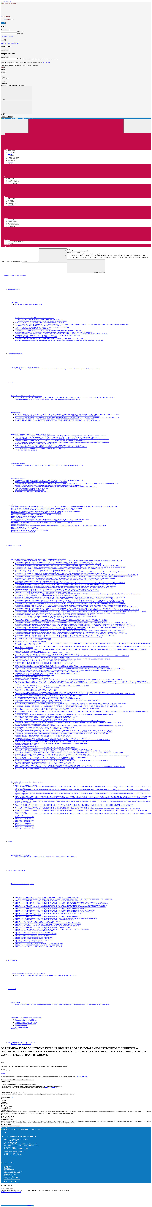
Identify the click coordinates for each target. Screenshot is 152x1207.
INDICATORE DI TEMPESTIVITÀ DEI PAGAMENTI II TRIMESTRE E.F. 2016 (39, 943)
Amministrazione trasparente (12, 1179)
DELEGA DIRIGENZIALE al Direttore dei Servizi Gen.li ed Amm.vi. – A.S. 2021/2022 (36, 513)
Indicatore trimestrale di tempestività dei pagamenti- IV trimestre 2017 (34, 935)
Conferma (9, 116)
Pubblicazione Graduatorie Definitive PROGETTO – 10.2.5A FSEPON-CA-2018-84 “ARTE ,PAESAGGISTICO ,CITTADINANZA (53, 738)
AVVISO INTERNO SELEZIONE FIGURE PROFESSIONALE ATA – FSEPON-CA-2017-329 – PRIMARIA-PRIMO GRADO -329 (53, 749)
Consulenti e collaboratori (15, 353)
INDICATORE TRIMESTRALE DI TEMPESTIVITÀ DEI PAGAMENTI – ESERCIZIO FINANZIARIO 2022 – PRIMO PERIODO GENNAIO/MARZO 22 (60, 907)
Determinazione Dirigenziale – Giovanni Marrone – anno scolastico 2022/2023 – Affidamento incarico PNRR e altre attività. (45, 511)
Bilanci (10, 841)
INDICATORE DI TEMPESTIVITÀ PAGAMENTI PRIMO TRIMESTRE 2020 (38, 921)
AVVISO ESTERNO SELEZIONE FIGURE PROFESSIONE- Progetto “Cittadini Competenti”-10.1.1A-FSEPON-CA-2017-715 (51, 757)
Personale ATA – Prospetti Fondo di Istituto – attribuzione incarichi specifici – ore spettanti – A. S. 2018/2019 (41, 522)
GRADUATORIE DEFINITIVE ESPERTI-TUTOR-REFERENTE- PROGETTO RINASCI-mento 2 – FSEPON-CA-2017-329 (51, 743)
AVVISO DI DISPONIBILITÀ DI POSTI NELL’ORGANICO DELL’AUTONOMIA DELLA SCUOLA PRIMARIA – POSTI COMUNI (54, 419)
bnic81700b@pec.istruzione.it (23, 1145)
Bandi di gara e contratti (73, 252)
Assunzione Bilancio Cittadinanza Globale (26, 746)
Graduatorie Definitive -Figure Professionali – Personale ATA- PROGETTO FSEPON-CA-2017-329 (43, 736)
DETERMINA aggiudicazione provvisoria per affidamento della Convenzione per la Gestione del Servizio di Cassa (47, 654)
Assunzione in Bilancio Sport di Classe (25, 744)
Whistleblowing (8, 1176)
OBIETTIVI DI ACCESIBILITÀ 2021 (26, 1022)
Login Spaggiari (46, 62)
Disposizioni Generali (14, 289)
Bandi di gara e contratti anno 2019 (24, 818)
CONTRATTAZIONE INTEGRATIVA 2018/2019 (29, 490)
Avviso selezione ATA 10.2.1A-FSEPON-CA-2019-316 (30, 641)
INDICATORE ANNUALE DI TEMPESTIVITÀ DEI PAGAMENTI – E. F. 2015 (38, 946)
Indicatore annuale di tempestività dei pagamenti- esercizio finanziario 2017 (35, 934)
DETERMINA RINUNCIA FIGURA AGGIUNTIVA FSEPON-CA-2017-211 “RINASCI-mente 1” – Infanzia (46, 710)
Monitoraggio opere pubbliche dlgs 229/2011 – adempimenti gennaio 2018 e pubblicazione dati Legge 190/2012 (46, 975)
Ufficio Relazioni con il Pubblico (13, 1171)
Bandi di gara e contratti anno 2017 (24, 821)
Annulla (3, 116)
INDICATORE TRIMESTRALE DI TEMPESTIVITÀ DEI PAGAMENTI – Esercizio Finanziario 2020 (44, 919)
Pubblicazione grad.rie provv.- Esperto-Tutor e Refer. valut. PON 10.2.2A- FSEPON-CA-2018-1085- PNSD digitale (47, 673)
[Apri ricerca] (137, 126)
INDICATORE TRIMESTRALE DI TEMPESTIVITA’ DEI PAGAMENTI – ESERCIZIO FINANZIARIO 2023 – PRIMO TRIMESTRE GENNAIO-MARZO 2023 (65, 899)
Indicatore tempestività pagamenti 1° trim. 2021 (28, 915)
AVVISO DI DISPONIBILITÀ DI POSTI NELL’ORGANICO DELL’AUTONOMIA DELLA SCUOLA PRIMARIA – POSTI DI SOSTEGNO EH (57, 420)
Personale (10, 382)
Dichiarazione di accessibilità (12, 1172)
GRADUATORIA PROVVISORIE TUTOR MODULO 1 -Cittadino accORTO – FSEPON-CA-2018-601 (45, 660)
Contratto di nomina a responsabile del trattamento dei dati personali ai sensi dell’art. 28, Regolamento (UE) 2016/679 (47, 595)
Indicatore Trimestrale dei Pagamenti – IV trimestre (29, 942)
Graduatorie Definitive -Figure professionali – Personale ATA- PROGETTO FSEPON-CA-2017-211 (43, 735)
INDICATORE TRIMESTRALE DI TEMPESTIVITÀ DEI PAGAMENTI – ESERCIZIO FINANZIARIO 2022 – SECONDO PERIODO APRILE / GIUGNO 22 (61, 905)
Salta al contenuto (6, 1)
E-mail (19, 59)
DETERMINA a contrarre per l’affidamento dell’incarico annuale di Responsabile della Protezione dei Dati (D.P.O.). (47, 570)
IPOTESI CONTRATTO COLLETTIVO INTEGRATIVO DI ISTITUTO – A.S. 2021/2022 (41, 482)
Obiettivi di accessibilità (21, 1027)
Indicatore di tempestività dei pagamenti (22, 884)
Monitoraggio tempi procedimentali (21, 1044)
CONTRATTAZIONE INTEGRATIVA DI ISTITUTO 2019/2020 (33, 488)
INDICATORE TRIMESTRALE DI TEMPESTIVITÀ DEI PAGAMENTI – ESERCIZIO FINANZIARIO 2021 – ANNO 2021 (51, 908)
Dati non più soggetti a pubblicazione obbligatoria (22, 1042)
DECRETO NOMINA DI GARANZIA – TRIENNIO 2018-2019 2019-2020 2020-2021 (40, 448)
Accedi (3, 22)
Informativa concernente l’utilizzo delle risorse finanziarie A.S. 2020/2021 (35, 443)
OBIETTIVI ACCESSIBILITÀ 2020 (25, 1024)
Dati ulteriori (14, 1028)
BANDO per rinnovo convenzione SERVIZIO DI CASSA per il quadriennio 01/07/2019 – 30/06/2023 (43, 657)
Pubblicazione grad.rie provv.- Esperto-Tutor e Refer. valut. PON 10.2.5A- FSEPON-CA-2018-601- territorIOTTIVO (47, 671)
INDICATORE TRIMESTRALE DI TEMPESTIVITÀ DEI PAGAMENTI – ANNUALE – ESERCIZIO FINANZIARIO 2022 (51, 900)
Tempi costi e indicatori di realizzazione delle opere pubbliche (28, 973)
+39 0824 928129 (12, 1142)
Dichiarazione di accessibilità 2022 (24, 1019)
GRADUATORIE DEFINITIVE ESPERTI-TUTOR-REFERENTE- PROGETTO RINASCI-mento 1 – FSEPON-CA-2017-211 (51, 741)
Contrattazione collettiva (18, 463)
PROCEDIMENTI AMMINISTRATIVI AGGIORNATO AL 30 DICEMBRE (40, 319)
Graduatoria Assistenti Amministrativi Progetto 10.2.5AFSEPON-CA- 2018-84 (37, 687)
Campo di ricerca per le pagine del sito (11, 261)
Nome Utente (21, 31)
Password (20, 33)
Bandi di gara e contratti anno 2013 (24, 828)
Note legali (7, 1168)
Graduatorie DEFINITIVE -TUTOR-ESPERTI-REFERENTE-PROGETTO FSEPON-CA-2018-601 (43, 664)
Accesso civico (15, 1002)
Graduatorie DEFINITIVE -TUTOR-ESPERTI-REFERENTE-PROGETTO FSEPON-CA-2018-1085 (44, 662)
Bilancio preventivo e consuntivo (20, 855)
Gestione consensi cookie (11, 1177)
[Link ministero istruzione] (8, 3)
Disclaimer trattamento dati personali (11, 1192)
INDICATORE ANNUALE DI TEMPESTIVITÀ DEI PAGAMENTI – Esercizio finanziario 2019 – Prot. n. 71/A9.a (48, 923)
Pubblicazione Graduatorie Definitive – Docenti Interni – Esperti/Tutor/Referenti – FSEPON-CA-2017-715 (44, 759)
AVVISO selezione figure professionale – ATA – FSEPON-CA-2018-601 (35, 690)
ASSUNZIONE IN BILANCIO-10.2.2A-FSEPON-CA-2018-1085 (34, 724)
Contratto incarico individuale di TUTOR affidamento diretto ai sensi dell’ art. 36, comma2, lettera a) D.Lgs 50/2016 (43, 510)
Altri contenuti (12, 989)
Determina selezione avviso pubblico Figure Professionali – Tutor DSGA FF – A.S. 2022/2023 (41, 581)
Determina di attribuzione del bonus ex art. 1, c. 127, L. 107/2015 (29, 530)
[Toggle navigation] (14, 126)
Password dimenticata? (7, 36)
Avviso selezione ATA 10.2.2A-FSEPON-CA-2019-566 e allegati (33, 638)
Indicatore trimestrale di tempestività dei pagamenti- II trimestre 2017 (34, 940)
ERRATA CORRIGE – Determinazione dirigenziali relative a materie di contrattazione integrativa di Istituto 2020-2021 (48, 485)
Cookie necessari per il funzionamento (11, 1092)
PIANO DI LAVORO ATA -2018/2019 (26, 450)
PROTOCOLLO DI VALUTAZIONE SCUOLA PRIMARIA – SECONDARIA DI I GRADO (42, 327)
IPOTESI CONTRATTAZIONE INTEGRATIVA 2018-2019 (32, 491)
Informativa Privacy (9, 1169)
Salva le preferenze (14, 1126)
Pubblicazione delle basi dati (23, 1025)
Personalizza (4, 1079)
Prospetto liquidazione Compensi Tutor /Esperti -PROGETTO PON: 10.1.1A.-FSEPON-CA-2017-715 (43, 729)
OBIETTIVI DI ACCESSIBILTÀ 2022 (26, 1021)
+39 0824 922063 (12, 1141)
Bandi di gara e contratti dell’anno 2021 (26, 785)
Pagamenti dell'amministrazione (17, 870)
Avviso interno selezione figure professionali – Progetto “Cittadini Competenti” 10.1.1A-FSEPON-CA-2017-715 (46, 768)
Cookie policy (8, 1166)
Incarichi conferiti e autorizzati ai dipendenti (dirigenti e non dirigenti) (30, 434)
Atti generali (14, 302)
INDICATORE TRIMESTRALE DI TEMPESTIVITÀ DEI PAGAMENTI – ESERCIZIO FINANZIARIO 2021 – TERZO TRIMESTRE (54, 911)
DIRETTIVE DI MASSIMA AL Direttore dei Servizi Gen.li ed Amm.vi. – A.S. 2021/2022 (36, 514)
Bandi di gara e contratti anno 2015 (24, 825)
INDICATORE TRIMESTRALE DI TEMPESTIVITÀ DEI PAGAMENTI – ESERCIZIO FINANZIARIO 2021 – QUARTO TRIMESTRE (55, 910)
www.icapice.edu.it (6, 1097)
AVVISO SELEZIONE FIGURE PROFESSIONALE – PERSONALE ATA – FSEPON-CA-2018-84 (43, 697)
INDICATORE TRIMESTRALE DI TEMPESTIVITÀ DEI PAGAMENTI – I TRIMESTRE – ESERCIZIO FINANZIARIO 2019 (52, 929)
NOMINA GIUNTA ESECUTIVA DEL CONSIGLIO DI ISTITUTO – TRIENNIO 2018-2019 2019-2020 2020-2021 (48, 445)
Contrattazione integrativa (18, 478)
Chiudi (3, 72)
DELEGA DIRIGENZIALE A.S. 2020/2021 (24, 517)
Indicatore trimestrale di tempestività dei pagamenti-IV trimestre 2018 (34, 930)
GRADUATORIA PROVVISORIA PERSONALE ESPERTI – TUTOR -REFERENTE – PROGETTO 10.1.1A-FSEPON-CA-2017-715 (54, 765)
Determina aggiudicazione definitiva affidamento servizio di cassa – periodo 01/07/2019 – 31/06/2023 (43, 652)
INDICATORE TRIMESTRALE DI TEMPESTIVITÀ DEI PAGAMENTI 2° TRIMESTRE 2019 (42, 927)
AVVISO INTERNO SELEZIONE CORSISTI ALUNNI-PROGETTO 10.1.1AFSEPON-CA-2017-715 (44, 762)
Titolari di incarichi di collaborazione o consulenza (25, 367)
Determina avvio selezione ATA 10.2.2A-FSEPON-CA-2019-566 (33, 640)
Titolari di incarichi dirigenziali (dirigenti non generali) (26, 396)
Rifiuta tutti (15, 1079)
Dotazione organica (16, 412)
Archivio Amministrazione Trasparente (77, 251)
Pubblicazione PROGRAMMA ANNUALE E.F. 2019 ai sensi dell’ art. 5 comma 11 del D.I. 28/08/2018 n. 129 (46, 856)
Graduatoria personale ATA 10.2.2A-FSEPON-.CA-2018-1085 (32, 678)
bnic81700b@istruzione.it (22, 1144)
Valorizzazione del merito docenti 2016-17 (23, 532)
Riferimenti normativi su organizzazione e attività (28, 304)
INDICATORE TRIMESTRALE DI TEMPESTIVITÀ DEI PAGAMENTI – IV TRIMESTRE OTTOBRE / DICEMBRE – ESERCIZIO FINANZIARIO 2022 (60, 902)
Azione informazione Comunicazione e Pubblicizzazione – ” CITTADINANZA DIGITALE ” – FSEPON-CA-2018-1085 (49, 695)
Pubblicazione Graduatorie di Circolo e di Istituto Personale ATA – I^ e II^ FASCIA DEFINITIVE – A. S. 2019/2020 (47, 335)
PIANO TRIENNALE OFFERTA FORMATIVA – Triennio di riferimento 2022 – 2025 (39, 322)
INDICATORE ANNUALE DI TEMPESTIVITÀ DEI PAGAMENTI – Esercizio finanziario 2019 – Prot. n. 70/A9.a (48, 924)
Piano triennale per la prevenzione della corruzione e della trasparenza (34, 318)
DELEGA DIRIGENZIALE (19, 524)
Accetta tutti (27, 1079)
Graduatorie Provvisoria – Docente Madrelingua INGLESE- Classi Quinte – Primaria (38, 702)
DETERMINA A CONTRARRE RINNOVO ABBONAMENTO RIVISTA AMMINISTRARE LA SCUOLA (46, 716)
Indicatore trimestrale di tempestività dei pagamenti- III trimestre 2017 (34, 937)
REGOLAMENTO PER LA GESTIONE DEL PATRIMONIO (32, 329)
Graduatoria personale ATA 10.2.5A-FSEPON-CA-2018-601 (32, 676)
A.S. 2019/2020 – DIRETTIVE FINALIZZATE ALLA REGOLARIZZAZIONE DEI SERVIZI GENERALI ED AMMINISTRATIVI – (50, 519)
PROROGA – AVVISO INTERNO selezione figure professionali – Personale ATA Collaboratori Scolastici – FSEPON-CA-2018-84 (52, 686)
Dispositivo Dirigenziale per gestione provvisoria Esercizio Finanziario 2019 (36, 337)
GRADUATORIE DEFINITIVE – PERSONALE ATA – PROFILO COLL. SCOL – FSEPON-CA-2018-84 (45, 665)
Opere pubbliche (12, 960)
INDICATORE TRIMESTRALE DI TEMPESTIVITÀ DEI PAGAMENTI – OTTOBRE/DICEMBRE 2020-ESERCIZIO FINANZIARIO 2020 (56, 918)
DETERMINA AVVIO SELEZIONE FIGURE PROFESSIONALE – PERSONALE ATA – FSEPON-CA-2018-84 (47, 698)
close (2, 134)
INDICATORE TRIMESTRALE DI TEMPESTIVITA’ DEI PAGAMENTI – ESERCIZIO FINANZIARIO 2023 (47, 897)
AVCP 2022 (18, 783)
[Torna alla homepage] (76, 118)
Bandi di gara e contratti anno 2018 (24, 820)
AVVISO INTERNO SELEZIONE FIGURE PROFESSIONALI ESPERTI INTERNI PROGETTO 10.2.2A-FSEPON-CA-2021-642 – (53, 807)
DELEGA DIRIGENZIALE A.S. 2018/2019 (24, 527)
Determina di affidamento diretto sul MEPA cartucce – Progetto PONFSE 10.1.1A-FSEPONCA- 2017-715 (45, 727)
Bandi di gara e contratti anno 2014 (24, 826)
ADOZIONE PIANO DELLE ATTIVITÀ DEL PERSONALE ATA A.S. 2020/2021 (39, 326)
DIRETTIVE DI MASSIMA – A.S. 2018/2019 (24, 529)
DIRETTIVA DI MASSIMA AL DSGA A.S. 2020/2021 (27, 516)
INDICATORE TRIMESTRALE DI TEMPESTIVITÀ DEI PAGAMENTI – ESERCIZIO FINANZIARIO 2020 (47, 916)
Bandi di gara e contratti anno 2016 (24, 823)
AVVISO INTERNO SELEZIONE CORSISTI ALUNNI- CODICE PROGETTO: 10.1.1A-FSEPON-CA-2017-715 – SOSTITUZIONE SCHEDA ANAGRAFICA (61, 760)
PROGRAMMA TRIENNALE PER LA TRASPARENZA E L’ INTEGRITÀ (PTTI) (42, 321)
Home (68, 249)
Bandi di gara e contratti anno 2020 (24, 817)
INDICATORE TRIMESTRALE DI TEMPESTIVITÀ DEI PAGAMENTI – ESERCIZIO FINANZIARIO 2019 (47, 926)
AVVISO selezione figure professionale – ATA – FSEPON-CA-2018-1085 (35, 689)
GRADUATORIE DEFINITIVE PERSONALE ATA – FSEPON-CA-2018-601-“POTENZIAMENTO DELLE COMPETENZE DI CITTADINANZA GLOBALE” (62, 667)
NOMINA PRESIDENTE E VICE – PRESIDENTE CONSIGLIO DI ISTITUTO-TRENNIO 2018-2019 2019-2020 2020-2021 (51, 447)
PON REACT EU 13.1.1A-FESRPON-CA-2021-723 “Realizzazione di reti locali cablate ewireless (42, 592)
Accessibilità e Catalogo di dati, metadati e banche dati (26, 1017)
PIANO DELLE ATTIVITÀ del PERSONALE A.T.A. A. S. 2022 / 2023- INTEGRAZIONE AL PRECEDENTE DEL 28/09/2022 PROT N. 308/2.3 (57, 437)
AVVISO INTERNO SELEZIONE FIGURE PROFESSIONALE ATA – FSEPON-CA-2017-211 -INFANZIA (46, 748)
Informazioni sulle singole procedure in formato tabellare (27, 782)
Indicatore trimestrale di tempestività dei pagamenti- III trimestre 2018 (34, 932)
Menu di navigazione (99, 272)
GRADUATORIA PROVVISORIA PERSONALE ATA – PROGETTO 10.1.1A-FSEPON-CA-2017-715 (45, 763)
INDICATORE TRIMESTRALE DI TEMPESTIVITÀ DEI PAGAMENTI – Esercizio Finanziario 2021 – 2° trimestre (48, 913)
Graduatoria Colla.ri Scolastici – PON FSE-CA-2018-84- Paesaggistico (34, 675)
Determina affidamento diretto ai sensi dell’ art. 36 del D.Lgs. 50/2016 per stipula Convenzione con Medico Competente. (48, 330)
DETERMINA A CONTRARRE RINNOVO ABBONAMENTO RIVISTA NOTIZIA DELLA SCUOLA (45, 717)
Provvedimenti (12, 505)
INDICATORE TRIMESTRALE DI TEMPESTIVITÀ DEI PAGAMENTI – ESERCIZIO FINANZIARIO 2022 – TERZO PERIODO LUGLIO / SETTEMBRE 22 (61, 904)
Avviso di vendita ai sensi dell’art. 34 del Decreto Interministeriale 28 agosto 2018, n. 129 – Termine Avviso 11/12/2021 (48, 618)
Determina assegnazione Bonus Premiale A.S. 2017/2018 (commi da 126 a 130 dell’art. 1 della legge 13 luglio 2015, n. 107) (49, 338)
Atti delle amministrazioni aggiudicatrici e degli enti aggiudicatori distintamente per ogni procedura (94, 254)
